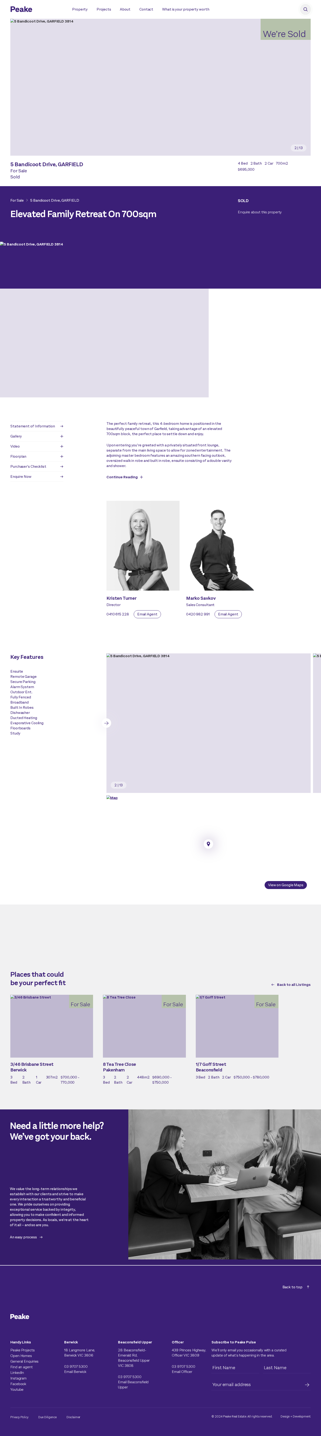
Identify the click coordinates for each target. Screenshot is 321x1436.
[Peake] (36, 10)
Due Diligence (47, 1417)
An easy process (23, 1237)
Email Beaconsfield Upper (133, 1384)
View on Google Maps (285, 884)
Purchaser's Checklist (28, 466)
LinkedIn (17, 1372)
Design (285, 1416)
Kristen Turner (121, 598)
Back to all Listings (294, 984)
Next (106, 723)
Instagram (18, 1378)
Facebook (18, 1383)
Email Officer (182, 1371)
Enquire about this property (260, 212)
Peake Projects (22, 1350)
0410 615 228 (117, 614)
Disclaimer (73, 1417)
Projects (104, 9)
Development (302, 1416)
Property (80, 9)
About (125, 9)
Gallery (16, 436)
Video (15, 446)
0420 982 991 (198, 614)
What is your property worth (185, 9)
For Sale (17, 200)
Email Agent (147, 614)
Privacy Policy (19, 1417)
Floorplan (18, 456)
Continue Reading (122, 477)
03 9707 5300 (76, 1366)
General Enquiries (24, 1361)
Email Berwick (75, 1371)
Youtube (16, 1389)
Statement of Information (32, 426)
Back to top (292, 1287)
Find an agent (21, 1366)
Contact (146, 9)
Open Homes (21, 1355)
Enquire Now (20, 476)
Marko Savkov (201, 598)
